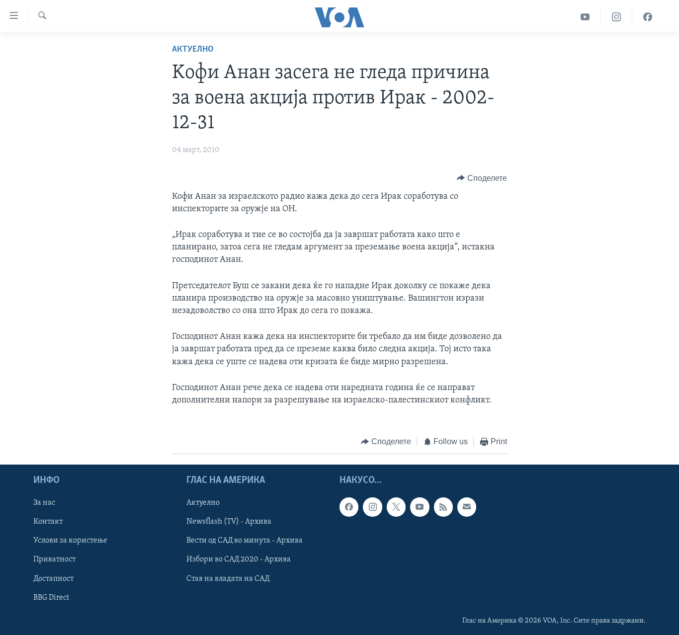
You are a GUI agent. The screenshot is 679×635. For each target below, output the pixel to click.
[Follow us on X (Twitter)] (396, 506)
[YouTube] (585, 17)
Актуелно (193, 49)
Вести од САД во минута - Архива (244, 541)
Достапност (53, 578)
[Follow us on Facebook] (349, 506)
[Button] (482, 178)
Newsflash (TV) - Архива (228, 522)
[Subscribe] (466, 506)
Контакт (48, 522)
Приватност (54, 559)
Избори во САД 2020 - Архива (238, 559)
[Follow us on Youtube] (419, 506)
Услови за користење (70, 541)
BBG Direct (51, 597)
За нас (44, 503)
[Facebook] (647, 17)
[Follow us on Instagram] (372, 506)
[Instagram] (616, 17)
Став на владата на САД (227, 578)
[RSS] (443, 506)
